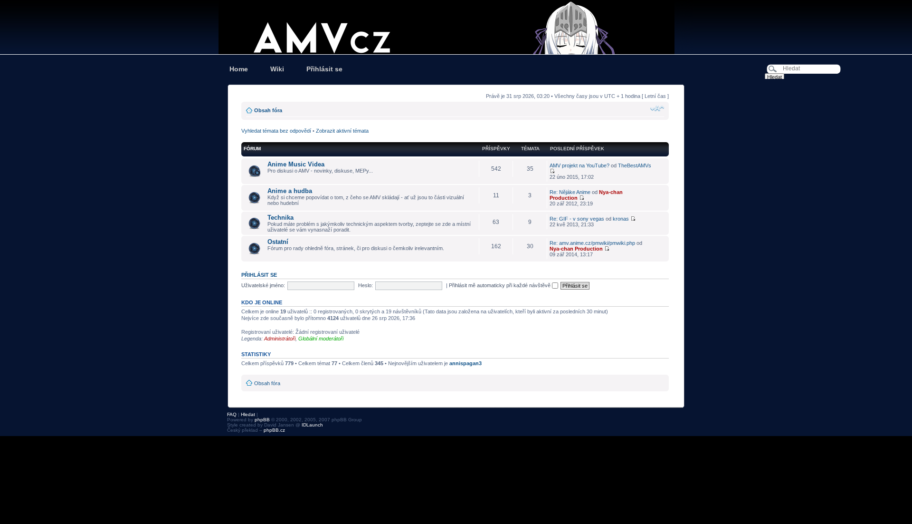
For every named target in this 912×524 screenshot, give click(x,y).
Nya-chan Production (576, 249)
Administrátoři (279, 338)
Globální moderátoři (320, 338)
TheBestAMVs (634, 165)
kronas (621, 219)
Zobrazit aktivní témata (342, 131)
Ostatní (277, 241)
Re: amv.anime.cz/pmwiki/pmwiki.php (592, 243)
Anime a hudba (289, 190)
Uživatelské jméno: (263, 285)
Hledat (248, 414)
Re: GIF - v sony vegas (577, 219)
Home (238, 69)
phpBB (262, 419)
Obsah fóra (268, 110)
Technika (280, 217)
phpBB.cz (274, 430)
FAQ (232, 414)
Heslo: (365, 285)
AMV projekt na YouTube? (579, 165)
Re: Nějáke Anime (570, 192)
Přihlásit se (324, 69)
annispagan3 (465, 363)
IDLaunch (312, 424)
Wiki (277, 69)
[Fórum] (456, 27)
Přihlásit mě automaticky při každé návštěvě (500, 285)
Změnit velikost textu (657, 108)
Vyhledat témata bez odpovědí (276, 131)
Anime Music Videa (295, 164)
